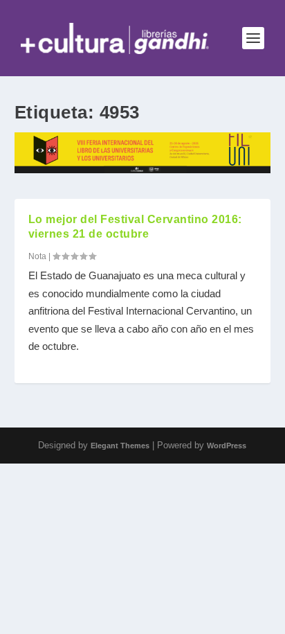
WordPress (226, 445)
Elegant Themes (120, 445)
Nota (37, 256)
